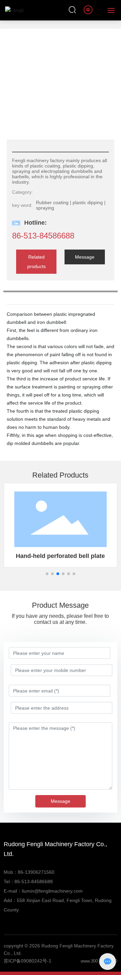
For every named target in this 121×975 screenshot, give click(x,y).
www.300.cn (92, 961)
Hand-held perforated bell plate (60, 556)
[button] (47, 573)
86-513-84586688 (43, 235)
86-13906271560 (36, 872)
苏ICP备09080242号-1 (27, 961)
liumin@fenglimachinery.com (52, 891)
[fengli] (88, 9)
